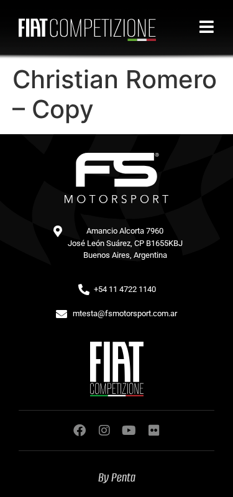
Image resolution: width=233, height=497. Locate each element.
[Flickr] (154, 430)
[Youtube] (129, 430)
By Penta (116, 477)
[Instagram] (104, 430)
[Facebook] (79, 430)
